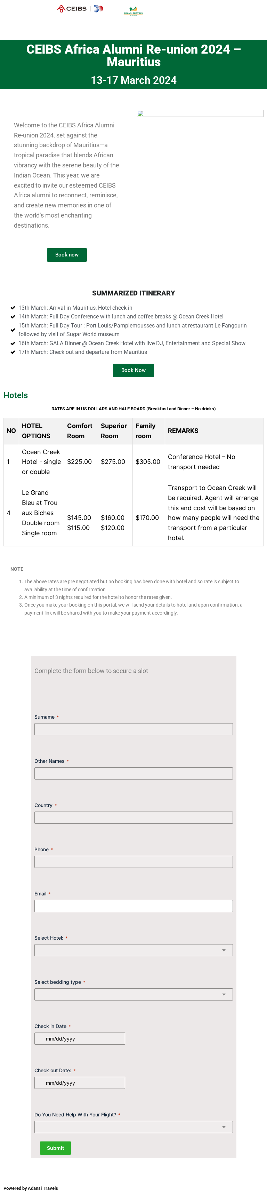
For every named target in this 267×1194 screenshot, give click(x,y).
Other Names (51, 761)
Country (45, 805)
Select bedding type (59, 982)
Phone (43, 849)
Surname (46, 717)
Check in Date (52, 1026)
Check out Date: (54, 1070)
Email (42, 893)
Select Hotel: (50, 938)
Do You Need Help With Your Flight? (77, 1114)
